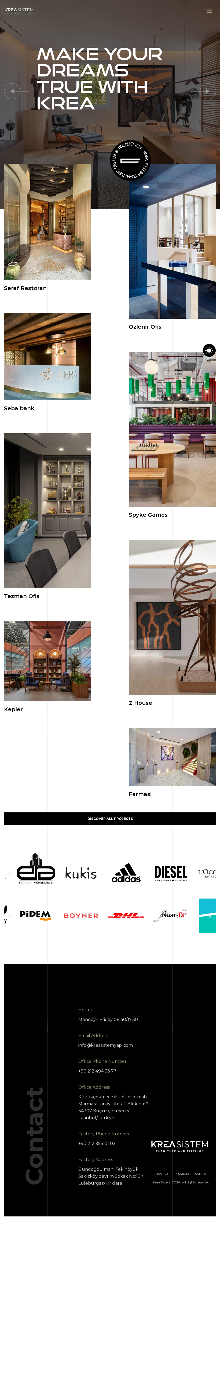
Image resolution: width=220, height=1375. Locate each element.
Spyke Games (148, 515)
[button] (12, 91)
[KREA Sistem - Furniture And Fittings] (19, 10)
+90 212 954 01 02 (97, 1143)
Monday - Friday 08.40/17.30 (108, 1019)
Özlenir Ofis (145, 327)
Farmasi (140, 794)
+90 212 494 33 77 (97, 1071)
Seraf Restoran (25, 288)
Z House (140, 703)
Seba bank (19, 408)
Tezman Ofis (21, 596)
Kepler (13, 709)
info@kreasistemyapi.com (105, 1045)
